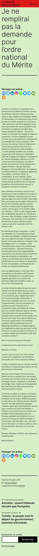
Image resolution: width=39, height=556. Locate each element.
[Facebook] (4, 93)
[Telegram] (29, 93)
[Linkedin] (12, 93)
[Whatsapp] (21, 93)
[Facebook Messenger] (25, 93)
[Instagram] (16, 93)
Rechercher (28, 539)
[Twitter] (8, 93)
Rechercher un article (12, 534)
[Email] (33, 93)
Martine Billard (11, 483)
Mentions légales (8, 546)
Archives (21, 486)
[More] (4, 97)
